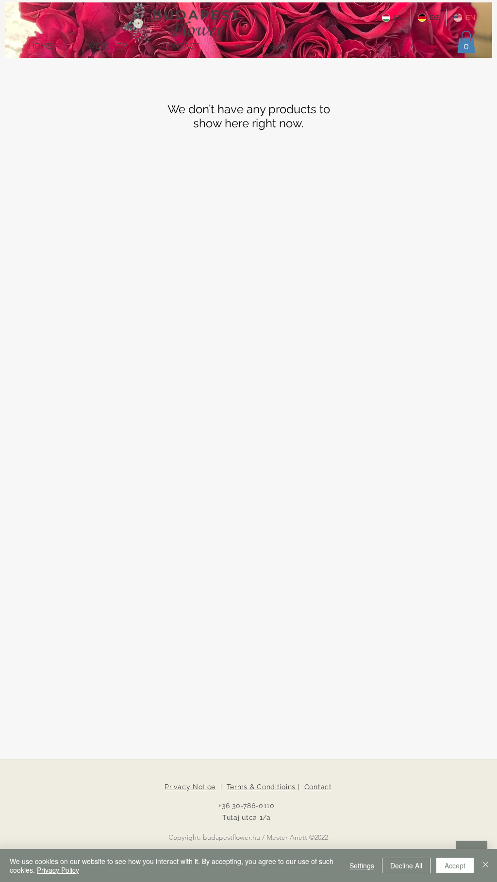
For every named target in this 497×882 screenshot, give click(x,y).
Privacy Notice (190, 787)
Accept (455, 865)
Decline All (406, 865)
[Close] (485, 865)
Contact (318, 787)
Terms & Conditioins (261, 787)
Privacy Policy (58, 870)
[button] (466, 42)
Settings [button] (361, 865)
